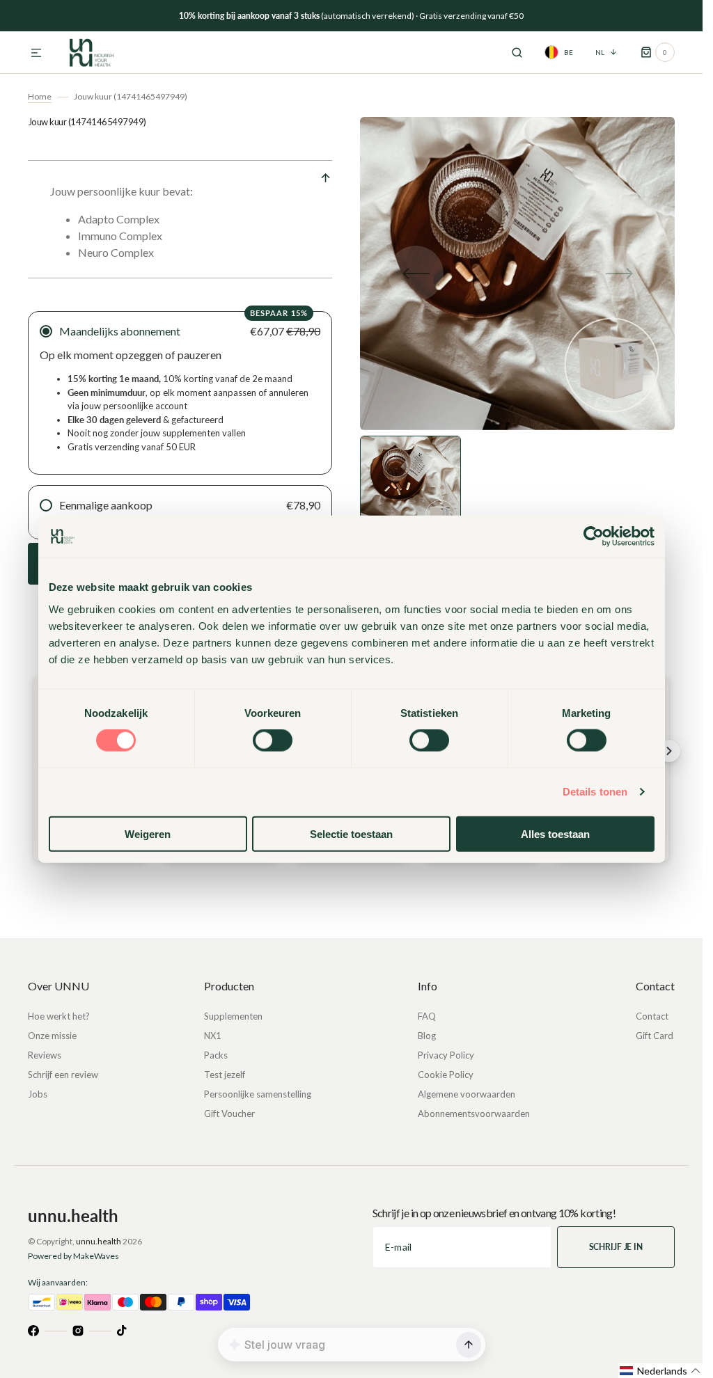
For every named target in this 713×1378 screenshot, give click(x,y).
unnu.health (98, 1241)
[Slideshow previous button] (33, 751)
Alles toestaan (555, 833)
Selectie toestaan (351, 833)
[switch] (272, 740)
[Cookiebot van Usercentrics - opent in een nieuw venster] (594, 536)
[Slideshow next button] (669, 751)
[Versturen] (468, 1344)
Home (40, 96)
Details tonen (595, 792)
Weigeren (148, 833)
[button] (36, 53)
